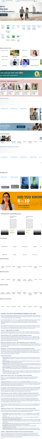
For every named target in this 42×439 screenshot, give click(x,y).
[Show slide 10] (22, 20)
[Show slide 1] (11, 20)
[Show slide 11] (23, 20)
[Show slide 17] (30, 20)
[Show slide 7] (19, 20)
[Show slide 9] (21, 20)
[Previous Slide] (1, 11)
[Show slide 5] (16, 20)
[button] (41, 114)
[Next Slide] (41, 11)
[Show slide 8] (20, 20)
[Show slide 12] (24, 20)
